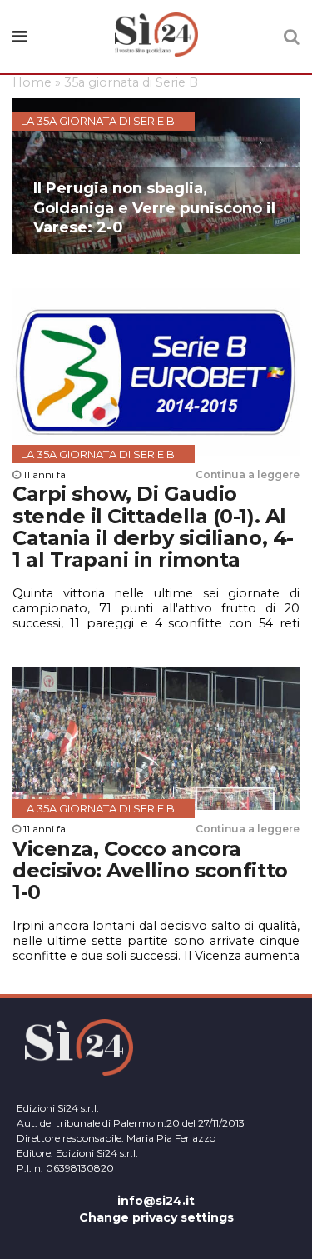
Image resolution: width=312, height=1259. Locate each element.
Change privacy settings (156, 1217)
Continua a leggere (248, 474)
